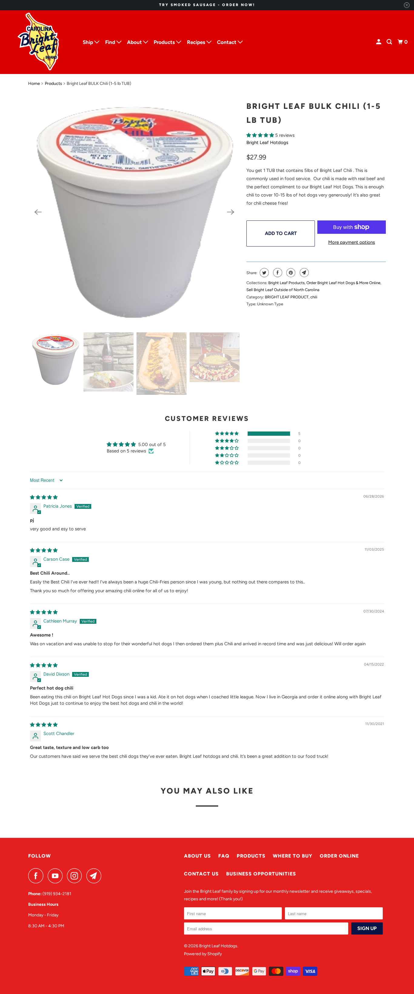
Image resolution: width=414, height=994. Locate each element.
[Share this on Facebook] (277, 272)
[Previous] (38, 212)
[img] (44, 497)
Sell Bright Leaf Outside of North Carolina (282, 289)
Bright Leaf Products (286, 282)
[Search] (390, 42)
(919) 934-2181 (56, 893)
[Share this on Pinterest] (290, 272)
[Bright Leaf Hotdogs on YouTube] (57, 875)
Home (34, 83)
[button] (260, 135)
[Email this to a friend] (303, 272)
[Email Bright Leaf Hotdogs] (95, 875)
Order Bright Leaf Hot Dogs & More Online (343, 282)
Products (53, 83)
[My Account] (379, 42)
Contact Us (201, 874)
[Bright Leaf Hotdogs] (39, 42)
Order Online (339, 856)
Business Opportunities (261, 874)
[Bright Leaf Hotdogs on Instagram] (76, 875)
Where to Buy (292, 856)
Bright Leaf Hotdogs (267, 142)
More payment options (351, 242)
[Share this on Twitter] (263, 272)
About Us (197, 856)
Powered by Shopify (203, 953)
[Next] (230, 212)
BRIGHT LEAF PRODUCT (287, 297)
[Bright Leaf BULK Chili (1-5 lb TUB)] (134, 212)
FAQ (223, 856)
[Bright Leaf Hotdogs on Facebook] (37, 875)
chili (313, 297)
